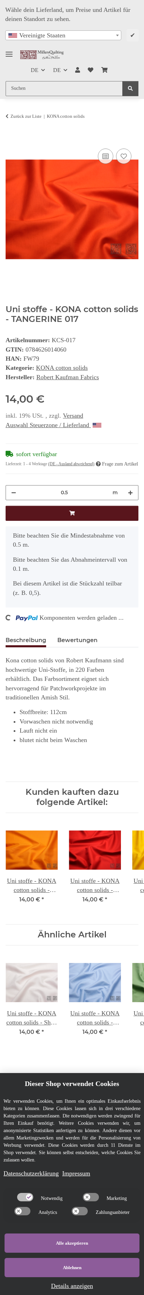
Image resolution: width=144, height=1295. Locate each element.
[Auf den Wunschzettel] (123, 156)
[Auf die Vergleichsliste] (105, 156)
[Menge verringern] (13, 492)
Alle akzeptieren (72, 1243)
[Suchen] (130, 88)
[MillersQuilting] (42, 55)
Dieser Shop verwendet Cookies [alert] (72, 1083)
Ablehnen (72, 1267)
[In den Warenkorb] (11, 139)
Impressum (76, 1173)
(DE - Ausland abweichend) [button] (71, 463)
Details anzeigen (72, 1285)
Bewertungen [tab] (77, 640)
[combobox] (63, 35)
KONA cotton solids (62, 367)
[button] (77, 70)
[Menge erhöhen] (130, 492)
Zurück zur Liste (26, 116)
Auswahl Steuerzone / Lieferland (48, 425)
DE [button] (34, 70)
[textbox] (63, 35)
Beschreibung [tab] (26, 640)
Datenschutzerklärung (31, 1173)
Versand (73, 415)
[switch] (25, 1197)
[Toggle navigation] (9, 51)
